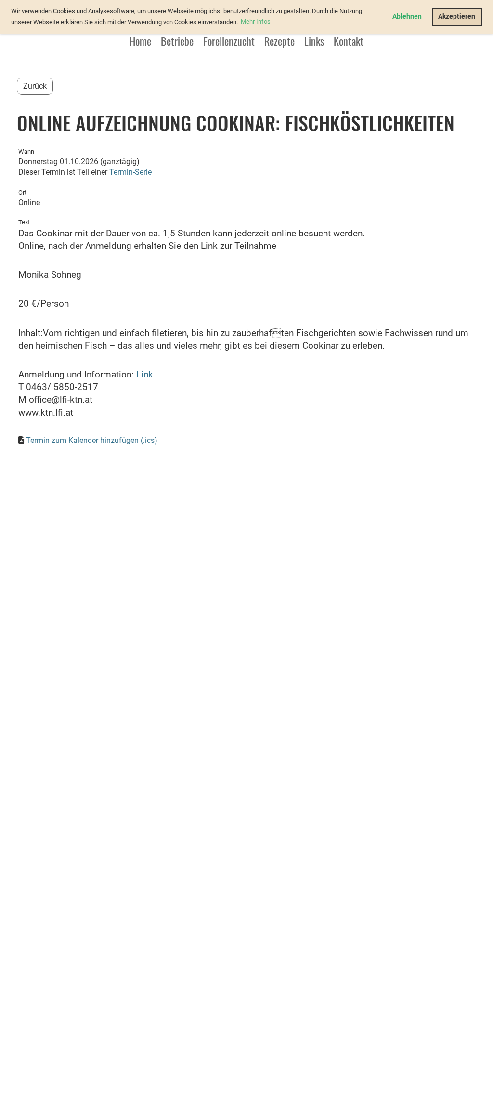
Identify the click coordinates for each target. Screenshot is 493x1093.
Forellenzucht (229, 41)
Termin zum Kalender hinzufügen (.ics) (91, 440)
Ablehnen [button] (407, 17)
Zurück (35, 86)
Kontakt (348, 41)
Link (144, 374)
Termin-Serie (130, 172)
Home (140, 41)
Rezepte (279, 41)
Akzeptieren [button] (456, 17)
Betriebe (177, 41)
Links (314, 41)
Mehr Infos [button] (256, 21)
